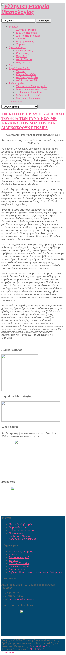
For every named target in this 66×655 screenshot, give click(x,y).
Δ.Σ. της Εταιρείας (19, 563)
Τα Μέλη (13, 554)
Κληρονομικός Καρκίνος (22, 538)
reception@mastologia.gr (23, 599)
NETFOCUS (36, 649)
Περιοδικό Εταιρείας (20, 566)
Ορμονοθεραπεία (18, 527)
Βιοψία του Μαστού (20, 535)
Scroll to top (8, 652)
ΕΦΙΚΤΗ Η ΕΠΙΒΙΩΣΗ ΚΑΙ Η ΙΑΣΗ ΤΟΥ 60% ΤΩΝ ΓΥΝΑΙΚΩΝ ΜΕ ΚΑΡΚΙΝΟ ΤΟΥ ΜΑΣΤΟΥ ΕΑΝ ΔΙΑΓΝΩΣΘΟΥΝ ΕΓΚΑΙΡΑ (32, 121)
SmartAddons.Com (40, 646)
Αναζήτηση (43, 20)
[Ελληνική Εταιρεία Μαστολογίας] (33, 12)
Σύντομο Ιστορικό (19, 557)
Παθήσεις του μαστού (21, 530)
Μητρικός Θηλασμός (20, 524)
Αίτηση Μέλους (17, 569)
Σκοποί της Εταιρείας (21, 551)
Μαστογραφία (17, 532)
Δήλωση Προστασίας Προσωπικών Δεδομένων (36, 572)
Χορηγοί (13, 560)
